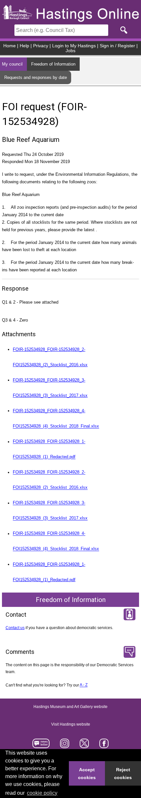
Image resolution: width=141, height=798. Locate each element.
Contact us (15, 627)
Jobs (70, 50)
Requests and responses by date (35, 77)
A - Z (84, 685)
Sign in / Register (117, 45)
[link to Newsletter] (41, 746)
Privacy (40, 45)
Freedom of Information (53, 64)
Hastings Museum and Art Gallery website (70, 706)
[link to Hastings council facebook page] (103, 746)
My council (12, 64)
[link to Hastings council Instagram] (64, 746)
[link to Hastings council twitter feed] (84, 746)
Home (9, 45)
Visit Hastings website (70, 724)
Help (24, 45)
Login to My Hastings (74, 45)
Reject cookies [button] (123, 773)
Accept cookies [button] (87, 773)
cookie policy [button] (42, 793)
